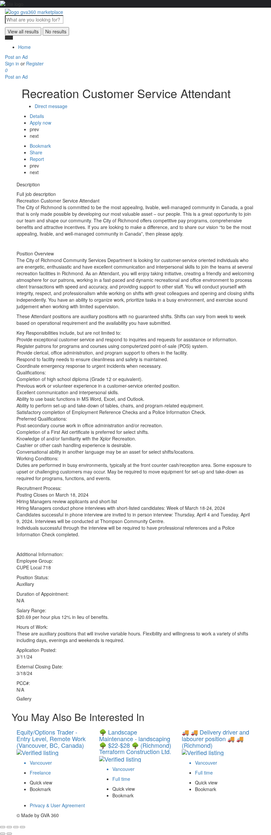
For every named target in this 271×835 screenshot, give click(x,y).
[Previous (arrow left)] (2, 834)
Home (24, 47)
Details (37, 116)
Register (35, 63)
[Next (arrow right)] (9, 834)
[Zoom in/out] (22, 827)
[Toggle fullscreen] (16, 827)
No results (55, 31)
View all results (23, 31)
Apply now (40, 122)
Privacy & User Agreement (57, 805)
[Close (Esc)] (2, 827)
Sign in (12, 63)
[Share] (9, 827)
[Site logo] (34, 11)
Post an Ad (16, 57)
